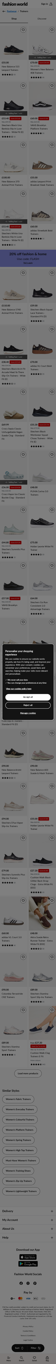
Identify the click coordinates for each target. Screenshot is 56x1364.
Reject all (28, 705)
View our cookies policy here (18, 689)
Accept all (28, 697)
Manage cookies (28, 713)
